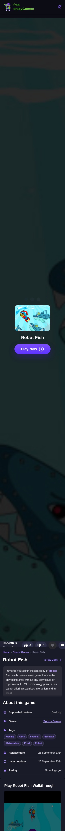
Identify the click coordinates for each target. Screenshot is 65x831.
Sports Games (21, 652)
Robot (53, 670)
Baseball (49, 736)
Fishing (10, 736)
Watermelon (12, 743)
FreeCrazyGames (20, 6)
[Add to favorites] (52, 645)
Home (6, 652)
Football (34, 736)
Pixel (27, 743)
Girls (22, 736)
